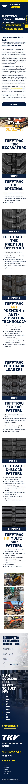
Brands (6, 769)
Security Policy (6, 781)
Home (5, 765)
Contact (6, 773)
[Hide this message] (26, 1)
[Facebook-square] (6, 756)
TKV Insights (7, 771)
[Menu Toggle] (24, 6)
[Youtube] (8, 756)
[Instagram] (11, 756)
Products (6, 767)
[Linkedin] (3, 756)
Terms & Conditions (16, 781)
